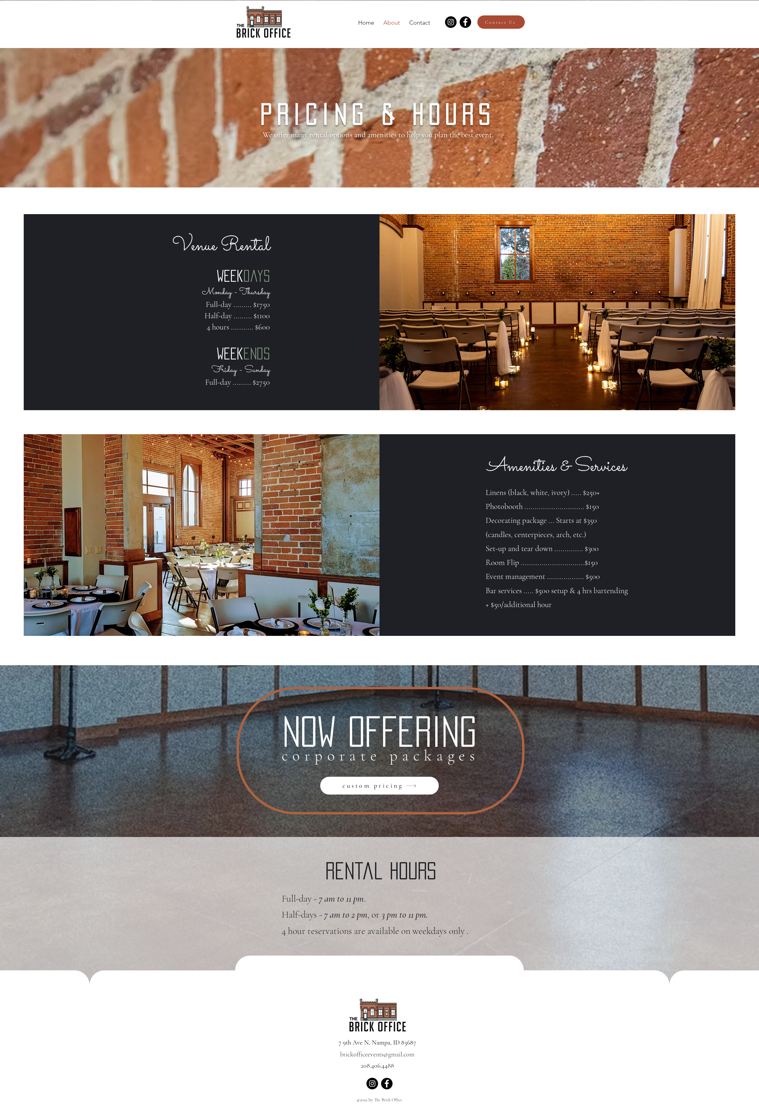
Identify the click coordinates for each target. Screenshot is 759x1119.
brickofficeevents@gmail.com (377, 1054)
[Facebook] (465, 22)
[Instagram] (451, 22)
